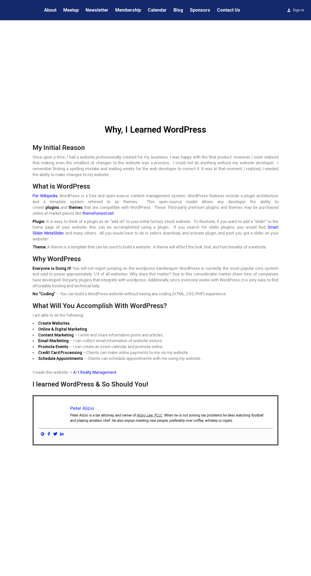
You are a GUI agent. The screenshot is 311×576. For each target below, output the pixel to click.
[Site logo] (20, 10)
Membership (128, 10)
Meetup (71, 10)
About (50, 10)
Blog (178, 10)
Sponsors (200, 10)
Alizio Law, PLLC (149, 415)
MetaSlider (54, 233)
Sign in (298, 10)
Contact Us (228, 10)
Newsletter (97, 10)
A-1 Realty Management (94, 372)
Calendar (157, 10)
